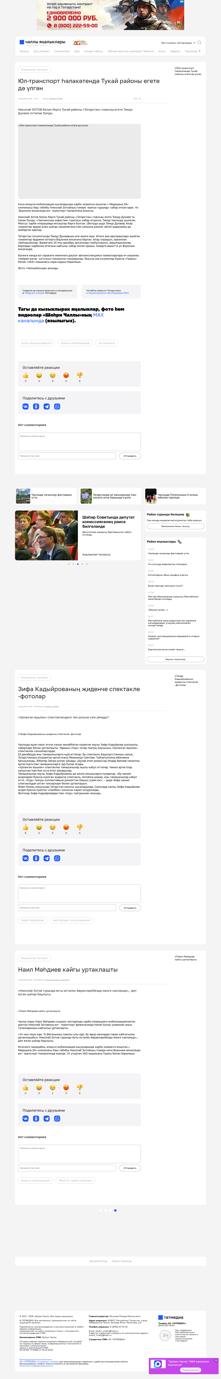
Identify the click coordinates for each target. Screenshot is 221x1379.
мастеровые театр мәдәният (72, 920)
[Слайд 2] (73, 564)
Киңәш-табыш (93, 51)
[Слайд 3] (78, 564)
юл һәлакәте (106, 343)
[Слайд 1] (69, 564)
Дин (77, 51)
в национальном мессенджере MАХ (107, 292)
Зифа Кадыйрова (32, 920)
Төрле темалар (122, 1261)
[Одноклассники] (36, 406)
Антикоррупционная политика (36, 1359)
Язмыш (24, 51)
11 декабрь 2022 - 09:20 (28, 706)
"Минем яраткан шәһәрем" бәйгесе (130, 51)
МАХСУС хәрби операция (75, 1180)
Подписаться (191, 1369)
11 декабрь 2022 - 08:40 (28, 980)
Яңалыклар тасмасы (34, 69)
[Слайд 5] (87, 564)
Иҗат (162, 51)
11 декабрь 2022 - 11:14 (28, 99)
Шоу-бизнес (42, 51)
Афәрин (175, 51)
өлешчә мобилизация (75, 343)
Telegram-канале (35, 292)
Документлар (98, 1261)
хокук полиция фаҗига (36, 343)
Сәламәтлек (62, 51)
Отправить (130, 455)
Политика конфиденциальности (36, 1365)
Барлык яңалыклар (176, 659)
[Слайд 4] (82, 564)
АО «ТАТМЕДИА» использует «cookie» (39, 1361)
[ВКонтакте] (26, 406)
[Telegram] (47, 406)
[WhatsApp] (57, 406)
